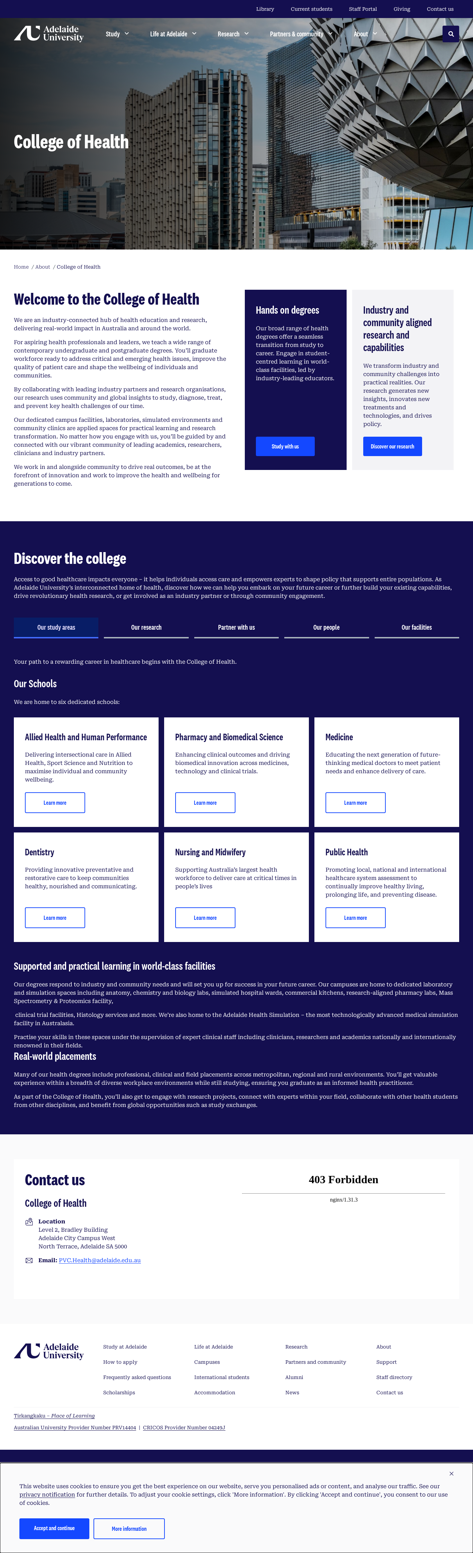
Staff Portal (363, 9)
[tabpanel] (236, 883)
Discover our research (392, 446)
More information (129, 1529)
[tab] (56, 628)
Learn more (55, 802)
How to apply (120, 1362)
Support (386, 1362)
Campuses (207, 1362)
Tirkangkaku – (54, 1416)
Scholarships (119, 1392)
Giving (402, 9)
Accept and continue (54, 1528)
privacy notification (47, 1494)
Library (265, 9)
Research (296, 1347)
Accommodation (214, 1392)
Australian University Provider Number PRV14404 (75, 1427)
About (383, 1347)
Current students (311, 9)
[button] (451, 1474)
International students (221, 1377)
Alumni (294, 1377)
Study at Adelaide (125, 1347)
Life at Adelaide (213, 1347)
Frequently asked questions (137, 1377)
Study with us (285, 446)
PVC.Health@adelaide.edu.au (100, 1260)
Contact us (440, 9)
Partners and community (315, 1362)
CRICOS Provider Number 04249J (184, 1427)
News (292, 1392)
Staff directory (394, 1377)
